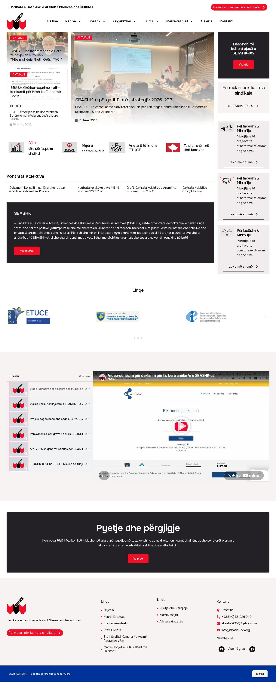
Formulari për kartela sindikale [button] (236, 7)
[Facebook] (222, 649)
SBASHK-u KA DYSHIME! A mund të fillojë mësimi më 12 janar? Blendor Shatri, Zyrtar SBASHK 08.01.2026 (56, 464)
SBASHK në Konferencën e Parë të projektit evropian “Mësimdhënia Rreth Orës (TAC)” (36, 55)
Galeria (206, 21)
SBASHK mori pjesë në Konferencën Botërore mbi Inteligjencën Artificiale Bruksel (33, 115)
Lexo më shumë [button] (241, 162)
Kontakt (226, 21)
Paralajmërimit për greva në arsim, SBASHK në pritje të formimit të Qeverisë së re (56, 434)
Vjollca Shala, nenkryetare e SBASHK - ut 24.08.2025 (56, 404)
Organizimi (122, 21)
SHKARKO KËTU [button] (240, 106)
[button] (10, 316)
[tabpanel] (181, 426)
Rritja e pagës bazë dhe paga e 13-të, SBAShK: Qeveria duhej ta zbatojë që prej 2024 (56, 419)
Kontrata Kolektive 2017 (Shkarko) (194, 189)
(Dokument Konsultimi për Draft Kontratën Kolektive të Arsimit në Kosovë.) (36, 189)
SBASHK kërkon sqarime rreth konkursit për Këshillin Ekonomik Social (35, 92)
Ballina (52, 21)
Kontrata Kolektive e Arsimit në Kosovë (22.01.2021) (98, 189)
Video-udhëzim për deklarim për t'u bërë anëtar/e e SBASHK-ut (56, 389)
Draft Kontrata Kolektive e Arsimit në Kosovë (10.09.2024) (151, 189)
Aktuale (19, 38)
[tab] (50, 389)
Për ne (70, 21)
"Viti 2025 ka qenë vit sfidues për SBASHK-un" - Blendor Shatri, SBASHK (56, 449)
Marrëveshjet (177, 21)
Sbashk (94, 21)
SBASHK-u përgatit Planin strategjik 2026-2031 (124, 100)
